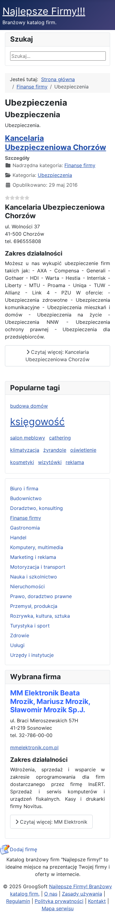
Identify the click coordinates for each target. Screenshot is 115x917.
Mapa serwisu (58, 908)
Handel (18, 537)
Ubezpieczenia (55, 175)
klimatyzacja (24, 450)
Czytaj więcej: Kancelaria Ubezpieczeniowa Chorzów (57, 355)
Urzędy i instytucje (32, 655)
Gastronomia (25, 528)
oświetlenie (83, 450)
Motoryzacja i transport (37, 567)
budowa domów (29, 406)
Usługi (17, 645)
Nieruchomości (27, 586)
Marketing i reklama (33, 557)
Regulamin (18, 901)
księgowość (37, 422)
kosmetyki (22, 462)
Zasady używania (82, 894)
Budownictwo (26, 498)
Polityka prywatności (59, 901)
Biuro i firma (24, 488)
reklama (75, 462)
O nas (50, 894)
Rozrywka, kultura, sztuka (40, 616)
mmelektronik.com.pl (34, 747)
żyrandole (54, 450)
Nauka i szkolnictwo (33, 577)
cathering (60, 438)
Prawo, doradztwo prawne (41, 596)
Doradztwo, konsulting (36, 508)
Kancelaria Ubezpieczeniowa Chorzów (55, 142)
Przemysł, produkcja (33, 606)
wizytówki (50, 462)
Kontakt (97, 901)
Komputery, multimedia (36, 547)
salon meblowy (27, 438)
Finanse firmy (25, 518)
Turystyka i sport (30, 626)
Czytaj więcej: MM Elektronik (52, 822)
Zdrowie (19, 635)
